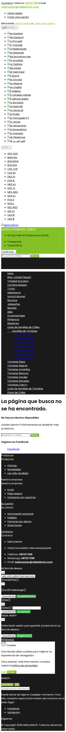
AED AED (12, 153)
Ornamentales (16, 315)
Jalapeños (13, 304)
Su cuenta (7, 503)
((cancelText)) (8, 596)
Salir (3, 672)
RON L (10, 203)
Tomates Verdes (24, 350)
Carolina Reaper (17, 285)
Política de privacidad (24, 665)
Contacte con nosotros (21, 497)
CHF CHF (12, 169)
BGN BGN (12, 161)
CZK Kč (11, 173)
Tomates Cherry (23, 358)
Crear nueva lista (18, 576)
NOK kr (11, 196)
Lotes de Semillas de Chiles (23, 327)
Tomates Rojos (22, 335)
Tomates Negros (24, 339)
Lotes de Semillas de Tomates (25, 388)
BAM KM (12, 157)
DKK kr (11, 176)
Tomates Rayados (24, 354)
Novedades (14, 469)
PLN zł (10, 200)
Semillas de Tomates (22, 331)
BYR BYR (12, 165)
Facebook (13, 449)
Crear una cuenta (18, 17)
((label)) (6, 608)
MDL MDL (12, 192)
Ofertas (12, 465)
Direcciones (14, 525)
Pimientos (13, 319)
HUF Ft (11, 188)
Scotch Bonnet (16, 296)
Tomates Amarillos (25, 342)
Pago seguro (14, 493)
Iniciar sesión (15, 13)
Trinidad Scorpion (17, 281)
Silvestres (13, 323)
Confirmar (8, 252)
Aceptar (11, 672)
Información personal (20, 514)
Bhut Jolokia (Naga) (19, 277)
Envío (10, 489)
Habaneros (14, 292)
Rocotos (12, 300)
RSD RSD (12, 207)
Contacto (7, 3)
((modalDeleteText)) (26, 596)
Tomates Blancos (24, 346)
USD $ (10, 219)
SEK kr (11, 211)
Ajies (10, 312)
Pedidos (12, 517)
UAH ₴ (10, 215)
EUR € (11, 180)
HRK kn (11, 184)
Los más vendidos (17, 473)
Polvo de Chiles (16, 392)
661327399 (32, 3)
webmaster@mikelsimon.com (20, 7)
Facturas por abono (19, 521)
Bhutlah (12, 308)
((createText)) (23, 612)
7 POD (11, 289)
